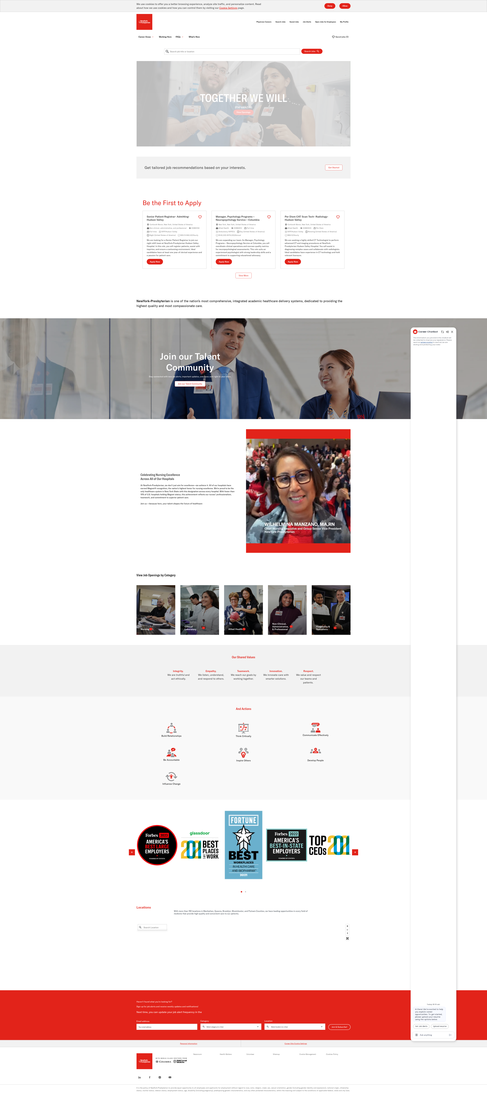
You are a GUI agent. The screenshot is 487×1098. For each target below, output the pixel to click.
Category (204, 1021)
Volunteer (250, 1054)
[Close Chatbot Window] (452, 332)
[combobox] (232, 51)
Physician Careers (263, 22)
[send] (450, 1035)
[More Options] (416, 1034)
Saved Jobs (294, 22)
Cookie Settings (228, 7)
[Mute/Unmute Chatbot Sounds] (447, 332)
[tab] (241, 892)
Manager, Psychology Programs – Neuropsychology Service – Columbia (237, 218)
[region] (433, 683)
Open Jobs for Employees (325, 22)
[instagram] (160, 1077)
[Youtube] (170, 1077)
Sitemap (276, 1054)
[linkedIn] (139, 1077)
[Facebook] (150, 1077)
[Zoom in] (347, 926)
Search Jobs (280, 22)
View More (243, 275)
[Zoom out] (347, 930)
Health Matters (226, 1054)
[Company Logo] (144, 22)
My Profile (344, 22)
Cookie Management (307, 1054)
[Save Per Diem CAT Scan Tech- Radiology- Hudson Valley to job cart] (338, 217)
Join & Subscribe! (339, 1027)
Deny (329, 6)
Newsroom (197, 1054)
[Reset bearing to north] (347, 933)
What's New (194, 37)
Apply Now (155, 262)
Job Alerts (307, 22)
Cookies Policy (332, 1054)
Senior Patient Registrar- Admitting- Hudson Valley (168, 218)
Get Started (333, 167)
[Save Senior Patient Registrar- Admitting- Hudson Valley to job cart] (200, 217)
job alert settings (210, 1012)
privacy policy (427, 342)
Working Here (165, 37)
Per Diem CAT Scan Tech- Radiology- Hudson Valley (306, 218)
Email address (142, 1021)
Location (268, 1021)
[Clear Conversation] (442, 332)
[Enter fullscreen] (347, 938)
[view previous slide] (132, 852)
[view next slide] (355, 852)
